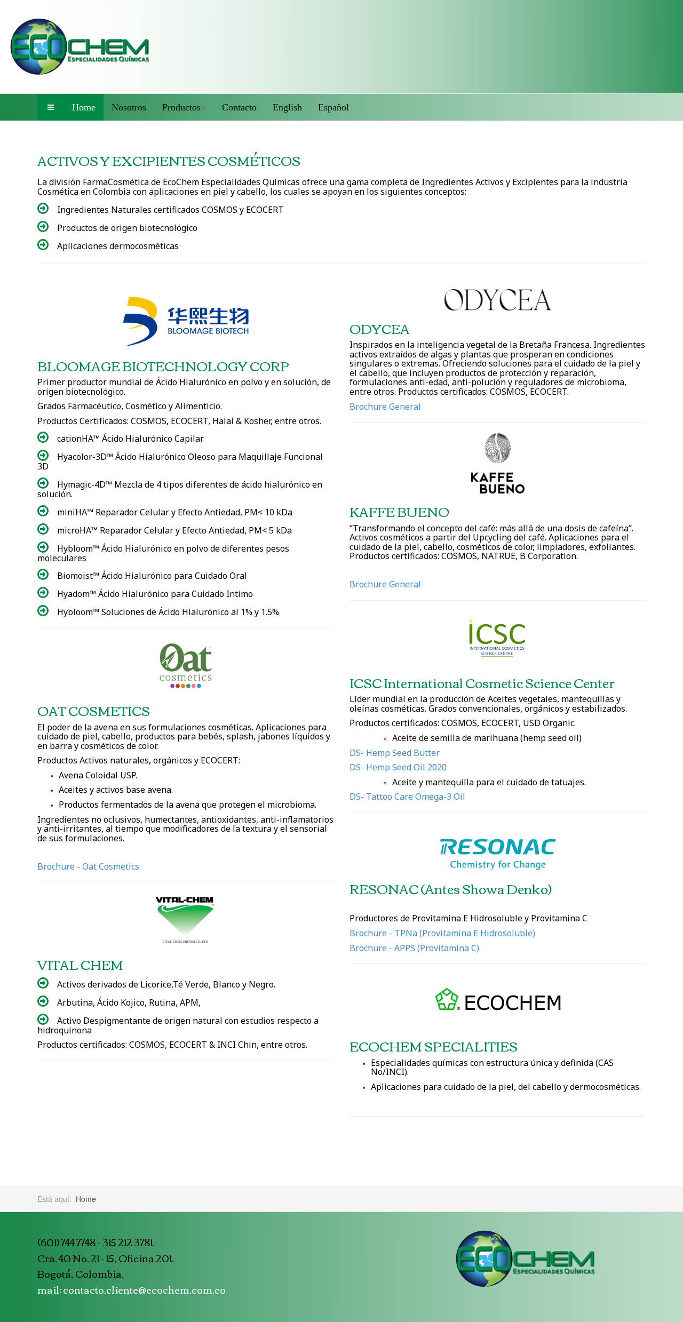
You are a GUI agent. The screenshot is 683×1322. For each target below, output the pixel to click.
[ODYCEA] (498, 299)
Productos (181, 107)
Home (84, 107)
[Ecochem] (80, 47)
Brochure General (385, 406)
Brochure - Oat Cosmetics (88, 866)
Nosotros (129, 107)
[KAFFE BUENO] (498, 463)
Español (333, 107)
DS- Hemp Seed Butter (395, 753)
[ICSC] (498, 638)
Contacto (239, 107)
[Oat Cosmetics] (185, 665)
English (287, 107)
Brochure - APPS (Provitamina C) (414, 948)
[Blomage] (185, 321)
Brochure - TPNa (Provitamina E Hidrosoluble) (442, 933)
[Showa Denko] (498, 855)
